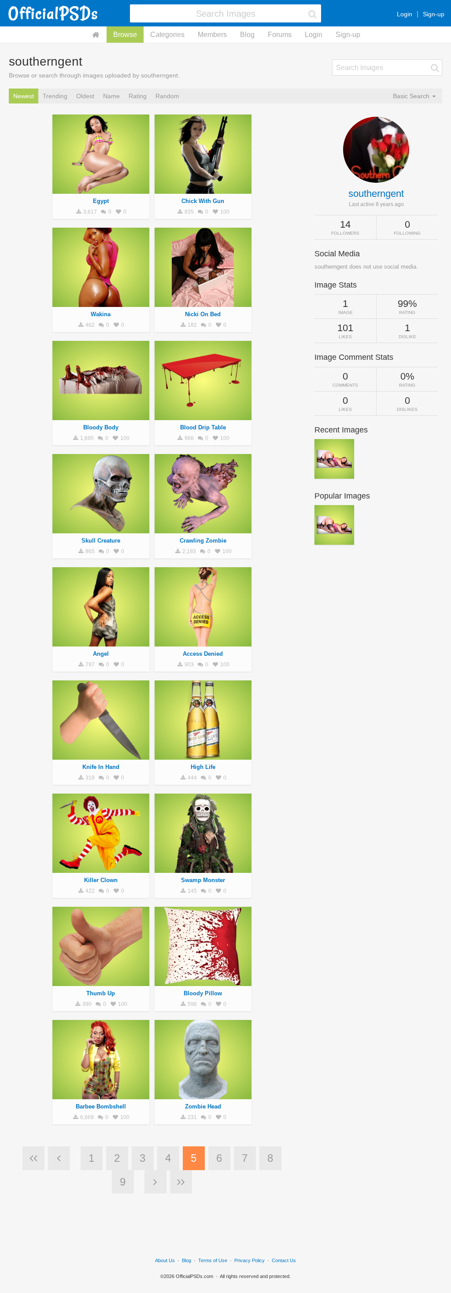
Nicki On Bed (203, 314)
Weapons (101, 754)
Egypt (101, 201)
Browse (125, 34)
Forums (280, 34)
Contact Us (284, 1260)
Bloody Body (100, 427)
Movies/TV (100, 415)
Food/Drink (203, 754)
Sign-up (433, 14)
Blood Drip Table (203, 427)
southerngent (376, 193)
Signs (203, 641)
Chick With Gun (202, 201)
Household (203, 981)
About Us (165, 1260)
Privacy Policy (249, 1260)
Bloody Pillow (203, 993)
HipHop (100, 188)
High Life (203, 767)
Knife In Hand (100, 767)
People (203, 188)
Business (100, 981)
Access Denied (203, 653)
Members (212, 34)
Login (404, 14)
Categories (167, 34)
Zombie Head (203, 1106)
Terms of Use (212, 1260)
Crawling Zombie (203, 540)
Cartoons (101, 868)
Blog (247, 34)
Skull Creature (100, 540)
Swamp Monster (203, 880)
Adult (101, 302)
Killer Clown (101, 880)
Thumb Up (100, 993)
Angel (101, 653)
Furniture (203, 415)
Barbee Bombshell (101, 1106)
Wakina (101, 314)
